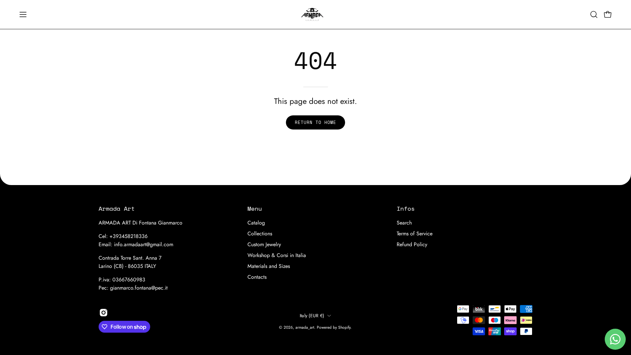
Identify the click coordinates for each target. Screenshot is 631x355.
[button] (594, 14)
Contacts (257, 277)
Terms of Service (414, 233)
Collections (259, 233)
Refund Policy (412, 244)
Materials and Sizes (268, 266)
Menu (254, 208)
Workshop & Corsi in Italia (276, 255)
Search (404, 222)
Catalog (256, 222)
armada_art (304, 327)
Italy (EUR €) (312, 315)
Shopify (344, 327)
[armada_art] (315, 14)
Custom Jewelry (264, 244)
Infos (406, 208)
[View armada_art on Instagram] (103, 313)
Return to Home (315, 122)
